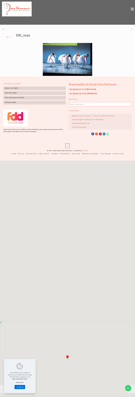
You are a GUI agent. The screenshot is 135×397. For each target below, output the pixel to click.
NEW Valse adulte (11, 93)
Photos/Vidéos (65, 154)
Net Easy (85, 150)
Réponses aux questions (90, 154)
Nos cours (21, 154)
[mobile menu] (132, 9)
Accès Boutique (105, 154)
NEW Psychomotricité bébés (14, 97)
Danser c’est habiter (12, 88)
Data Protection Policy (19, 379)
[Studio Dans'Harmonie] (17, 9)
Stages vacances (44, 154)
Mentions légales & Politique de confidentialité (87, 119)
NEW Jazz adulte (10, 102)
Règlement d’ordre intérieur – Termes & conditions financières (93, 116)
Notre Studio (76, 154)
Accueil (13, 154)
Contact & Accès (118, 154)
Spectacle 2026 (31, 154)
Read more (20, 382)
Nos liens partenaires (79, 127)
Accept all (20, 387)
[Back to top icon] (67, 145)
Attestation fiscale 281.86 (81, 123)
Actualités (54, 154)
